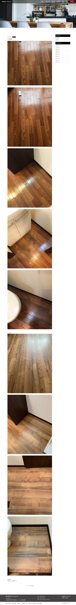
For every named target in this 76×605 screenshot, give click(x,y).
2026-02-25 (57, 56)
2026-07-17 (57, 45)
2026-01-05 (57, 60)
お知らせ (57, 39)
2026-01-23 (57, 58)
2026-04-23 (57, 52)
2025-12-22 (57, 61)
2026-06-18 (57, 49)
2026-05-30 (57, 50)
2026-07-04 (57, 47)
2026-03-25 (57, 54)
